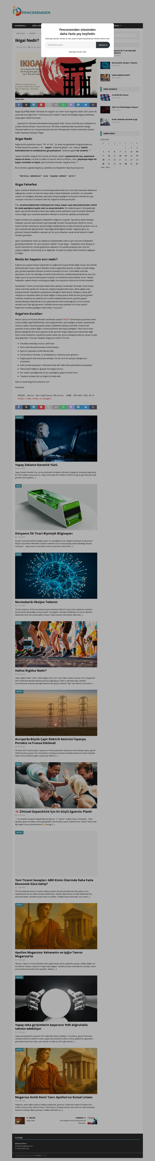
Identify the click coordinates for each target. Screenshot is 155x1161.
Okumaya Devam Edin (77, 52)
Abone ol (103, 45)
